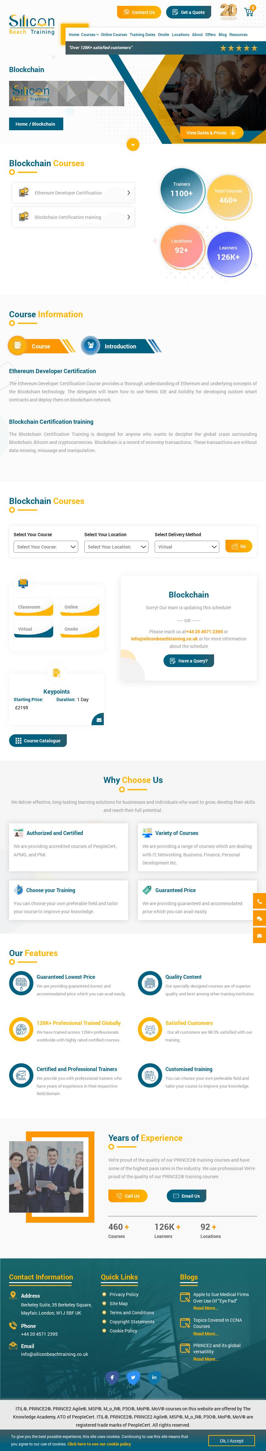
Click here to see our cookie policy (99, 1444)
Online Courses (114, 34)
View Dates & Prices (206, 133)
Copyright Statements (132, 1322)
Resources (238, 34)
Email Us (191, 1196)
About (197, 34)
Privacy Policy (124, 1294)
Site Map (119, 1303)
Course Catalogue (42, 741)
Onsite (163, 34)
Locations (180, 34)
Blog (223, 34)
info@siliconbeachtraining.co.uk (164, 639)
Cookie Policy (123, 1331)
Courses (88, 34)
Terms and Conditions (132, 1312)
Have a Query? (193, 661)
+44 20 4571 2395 (204, 631)
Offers (210, 34)
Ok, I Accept (232, 1441)
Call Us (132, 1196)
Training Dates (142, 34)
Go (243, 546)
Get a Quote (193, 12)
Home (74, 34)
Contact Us (143, 12)
